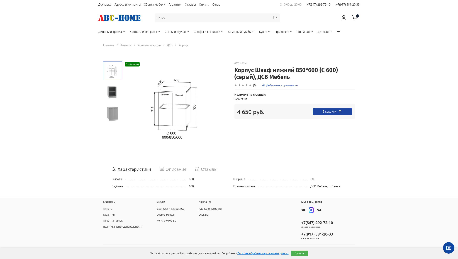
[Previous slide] (131, 105)
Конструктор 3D (166, 220)
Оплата (204, 4)
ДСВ (169, 45)
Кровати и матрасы (143, 32)
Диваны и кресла (110, 32)
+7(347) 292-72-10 (318, 4)
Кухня (263, 32)
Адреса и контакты (127, 4)
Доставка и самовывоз (170, 208)
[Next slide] (222, 105)
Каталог (125, 45)
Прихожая (282, 32)
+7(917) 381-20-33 (348, 4)
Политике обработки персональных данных (263, 253)
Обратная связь (113, 220)
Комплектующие (149, 45)
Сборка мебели (154, 4)
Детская (323, 32)
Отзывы (190, 4)
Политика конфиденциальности (122, 226)
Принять (299, 253)
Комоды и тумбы (239, 32)
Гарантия (175, 4)
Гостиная (303, 32)
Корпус (184, 45)
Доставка (104, 4)
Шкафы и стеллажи (207, 32)
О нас (216, 4)
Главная (108, 45)
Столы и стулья (175, 32)
